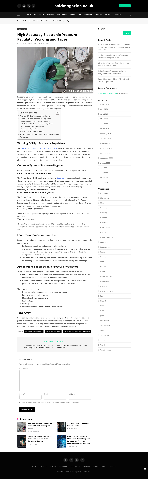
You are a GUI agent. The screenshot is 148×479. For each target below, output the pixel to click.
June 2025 (104, 173)
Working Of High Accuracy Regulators (35, 116)
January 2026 (105, 138)
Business (50, 15)
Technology (62, 15)
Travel (108, 15)
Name (22, 394)
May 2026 (104, 119)
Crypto (103, 232)
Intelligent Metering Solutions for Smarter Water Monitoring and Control (40, 425)
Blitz (20, 44)
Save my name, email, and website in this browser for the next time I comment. (50, 403)
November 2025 (106, 148)
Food (102, 262)
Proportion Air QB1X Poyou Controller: (36, 121)
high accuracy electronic (53, 331)
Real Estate (104, 320)
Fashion (103, 252)
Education (88, 15)
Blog (102, 203)
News (102, 311)
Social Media (105, 325)
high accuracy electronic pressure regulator (39, 148)
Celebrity (103, 213)
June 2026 (104, 114)
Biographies (104, 198)
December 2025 (106, 143)
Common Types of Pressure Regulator (35, 119)
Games (103, 267)
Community (104, 222)
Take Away (24, 137)
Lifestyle (117, 15)
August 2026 (105, 104)
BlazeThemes (86, 472)
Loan (102, 306)
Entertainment (105, 247)
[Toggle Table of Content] (56, 113)
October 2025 (105, 153)
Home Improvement (107, 291)
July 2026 (104, 109)
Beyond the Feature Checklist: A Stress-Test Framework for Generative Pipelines (40, 438)
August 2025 (105, 163)
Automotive (104, 193)
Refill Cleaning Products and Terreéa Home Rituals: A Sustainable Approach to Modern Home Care (114, 47)
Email (46, 394)
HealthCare (104, 281)
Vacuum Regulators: (31, 129)
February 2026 (105, 134)
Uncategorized (105, 350)
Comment (23, 368)
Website (72, 394)
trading (103, 340)
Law (101, 296)
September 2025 (106, 158)
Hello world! (123, 93)
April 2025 (104, 183)
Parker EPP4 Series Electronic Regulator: (38, 124)
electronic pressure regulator (33, 331)
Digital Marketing (106, 237)
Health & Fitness (106, 276)
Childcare (104, 218)
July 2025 (104, 168)
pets (102, 316)
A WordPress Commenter (107, 93)
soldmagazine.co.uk (74, 5)
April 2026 (104, 124)
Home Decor (105, 286)
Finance (98, 15)
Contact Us (39, 15)
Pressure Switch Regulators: (34, 126)
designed (60, 178)
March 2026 (104, 129)
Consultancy (105, 227)
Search (101, 29)
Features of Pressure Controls (32, 131)
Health (102, 271)
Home (29, 15)
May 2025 (104, 178)
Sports (102, 330)
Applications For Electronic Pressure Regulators (39, 134)
